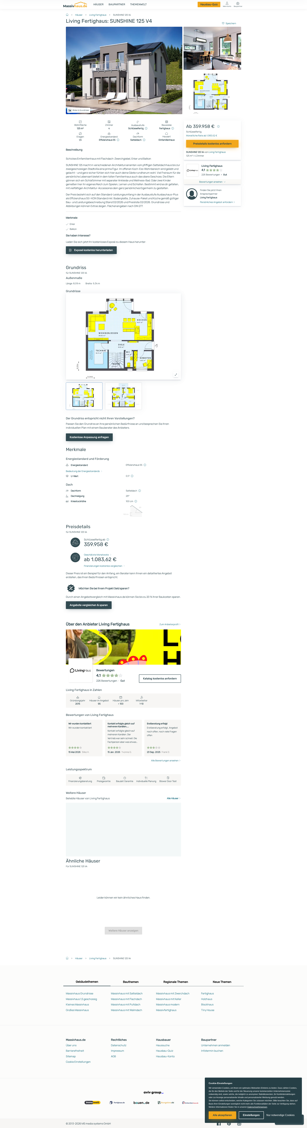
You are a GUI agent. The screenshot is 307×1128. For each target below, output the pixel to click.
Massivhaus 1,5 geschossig (81, 999)
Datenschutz (118, 1045)
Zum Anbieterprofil (168, 624)
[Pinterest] (229, 1123)
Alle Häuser (172, 798)
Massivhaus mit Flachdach (126, 999)
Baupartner (117, 4)
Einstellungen (251, 1115)
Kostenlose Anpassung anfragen (89, 437)
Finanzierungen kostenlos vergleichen (103, 565)
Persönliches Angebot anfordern (216, 202)
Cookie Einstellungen (78, 1062)
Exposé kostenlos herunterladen (93, 250)
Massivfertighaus (166, 1010)
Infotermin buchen (212, 1050)
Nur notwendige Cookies (280, 1115)
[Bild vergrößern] (175, 374)
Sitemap (71, 1056)
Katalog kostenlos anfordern (160, 678)
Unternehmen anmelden (215, 1045)
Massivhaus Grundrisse (79, 993)
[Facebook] (219, 1123)
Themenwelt (138, 4)
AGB (113, 1056)
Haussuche (162, 1045)
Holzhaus (206, 999)
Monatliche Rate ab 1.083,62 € (201, 135)
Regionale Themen (175, 982)
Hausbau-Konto (165, 1056)
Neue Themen (222, 982)
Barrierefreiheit (75, 1050)
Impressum (117, 1050)
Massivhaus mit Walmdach (126, 1010)
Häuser (98, 4)
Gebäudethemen (87, 981)
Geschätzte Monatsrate (96, 554)
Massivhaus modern (168, 1004)
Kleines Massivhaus (77, 1004)
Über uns (71, 1045)
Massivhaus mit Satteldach (127, 993)
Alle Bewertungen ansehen (164, 760)
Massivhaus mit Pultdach (125, 1004)
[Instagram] (239, 1123)
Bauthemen (131, 982)
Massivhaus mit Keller (168, 999)
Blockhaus (207, 1004)
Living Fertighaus (97, 14)
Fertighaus (207, 993)
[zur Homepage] (68, 14)
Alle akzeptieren (222, 1115)
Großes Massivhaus (77, 1010)
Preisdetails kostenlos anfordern (212, 143)
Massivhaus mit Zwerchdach (172, 993)
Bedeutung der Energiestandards (83, 471)
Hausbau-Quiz (209, 4)
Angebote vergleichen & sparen (89, 605)
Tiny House (207, 1010)
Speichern (231, 23)
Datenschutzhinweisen (257, 1107)
